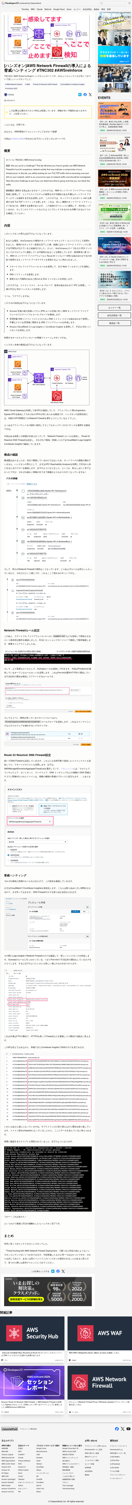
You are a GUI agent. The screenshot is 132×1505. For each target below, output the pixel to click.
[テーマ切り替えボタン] (129, 3)
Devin (20, 1473)
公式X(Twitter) (115, 1457)
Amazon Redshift (8, 1482)
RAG (20, 1464)
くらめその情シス (68, 1476)
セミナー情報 (89, 1464)
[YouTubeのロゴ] (128, 1429)
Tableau (39, 1464)
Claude (40, 9)
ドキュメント (67, 768)
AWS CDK (5, 1476)
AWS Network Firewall (14, 84)
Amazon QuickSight (8, 1479)
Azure (69, 9)
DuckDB (39, 1479)
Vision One (40, 1488)
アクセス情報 (114, 1471)
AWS (33, 9)
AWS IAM (5, 1451)
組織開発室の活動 (68, 1479)
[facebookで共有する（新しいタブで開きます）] (85, 94)
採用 (109, 9)
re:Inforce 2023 (12, 88)
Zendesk (39, 1458)
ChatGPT (21, 1454)
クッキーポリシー (116, 1478)
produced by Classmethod (30, 3)
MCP (20, 1451)
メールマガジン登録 (92, 1460)
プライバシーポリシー (117, 1475)
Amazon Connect (8, 1492)
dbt (37, 1476)
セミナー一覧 (114, 307)
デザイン (65, 1482)
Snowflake (40, 1467)
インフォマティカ (42, 1473)
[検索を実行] (102, 3)
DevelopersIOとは (116, 1449)
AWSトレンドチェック (70, 1458)
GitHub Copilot (23, 1470)
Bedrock (48, 9)
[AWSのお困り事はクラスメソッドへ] (48, 1291)
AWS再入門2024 (68, 1454)
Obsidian (21, 1479)
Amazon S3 (6, 1470)
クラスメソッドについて (118, 1446)
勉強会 (96, 9)
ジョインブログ (67, 1473)
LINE (38, 1454)
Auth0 (38, 1461)
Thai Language (67, 1485)
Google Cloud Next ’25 (70, 1448)
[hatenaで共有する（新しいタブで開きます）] (79, 94)
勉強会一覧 (114, 323)
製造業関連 (66, 1470)
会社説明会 (87, 9)
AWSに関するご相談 (92, 1453)
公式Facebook (115, 1464)
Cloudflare (40, 1482)
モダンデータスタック (26, 1482)
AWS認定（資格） (68, 1467)
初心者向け (66, 1461)
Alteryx (38, 1470)
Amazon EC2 (6, 1467)
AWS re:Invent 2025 (69, 1451)
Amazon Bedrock (24, 1461)
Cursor (20, 1476)
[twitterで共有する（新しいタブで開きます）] (90, 94)
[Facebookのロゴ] (117, 1429)
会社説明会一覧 (114, 315)
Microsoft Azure (41, 1451)
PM (19, 1492)
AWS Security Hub (8, 1458)
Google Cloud (59, 9)
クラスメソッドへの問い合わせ (95, 1446)
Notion (38, 1492)
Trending (25, 9)
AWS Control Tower (8, 1464)
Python (20, 1485)
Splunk (38, 1485)
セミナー (77, 9)
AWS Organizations (8, 1461)
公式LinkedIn (114, 1467)
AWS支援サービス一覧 (118, 1453)
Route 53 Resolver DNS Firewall (45, 84)
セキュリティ (22, 1488)
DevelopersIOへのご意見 (93, 1449)
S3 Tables (5, 1473)
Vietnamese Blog (68, 1488)
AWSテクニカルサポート (71, 1464)
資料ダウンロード (91, 1457)
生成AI (20, 1448)
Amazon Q (22, 1467)
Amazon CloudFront (9, 1488)
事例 (103, 9)
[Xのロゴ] (122, 1429)
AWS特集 (5, 1448)
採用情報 (88, 1467)
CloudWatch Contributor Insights (73, 84)
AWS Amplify (6, 1485)
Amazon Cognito (7, 1454)
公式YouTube (114, 1460)
